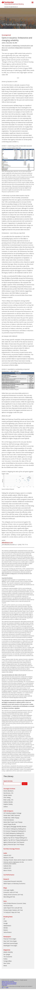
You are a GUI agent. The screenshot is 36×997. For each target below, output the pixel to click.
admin (3, 43)
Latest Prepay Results (9, 824)
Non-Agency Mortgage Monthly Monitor (14, 826)
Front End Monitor (8, 820)
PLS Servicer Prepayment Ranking (13, 831)
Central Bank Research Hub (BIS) (12, 881)
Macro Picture (7, 870)
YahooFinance (7, 932)
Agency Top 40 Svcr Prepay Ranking (13, 838)
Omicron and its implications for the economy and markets (13, 863)
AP (4, 919)
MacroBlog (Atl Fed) (9, 897)
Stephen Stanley (8, 804)
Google (5, 923)
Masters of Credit (8, 857)
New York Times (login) (10, 941)
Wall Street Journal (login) (10, 943)
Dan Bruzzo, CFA (8, 793)
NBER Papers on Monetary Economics (14, 883)
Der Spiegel (6, 954)
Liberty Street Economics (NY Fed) (13, 894)
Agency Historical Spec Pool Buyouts (13, 842)
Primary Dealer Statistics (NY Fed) (13, 910)
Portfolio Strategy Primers (11, 849)
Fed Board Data (8, 905)
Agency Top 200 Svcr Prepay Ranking (13, 840)
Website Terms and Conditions (8, 981)
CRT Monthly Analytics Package (12, 813)
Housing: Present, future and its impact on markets (17, 860)
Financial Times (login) (9, 939)
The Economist (7, 956)
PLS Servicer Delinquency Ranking (13, 829)
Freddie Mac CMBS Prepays (11, 818)
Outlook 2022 (7, 866)
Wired (5, 965)
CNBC (5, 921)
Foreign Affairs (7, 961)
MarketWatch (7, 925)
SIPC (3, 987)
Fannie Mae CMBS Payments (11, 815)
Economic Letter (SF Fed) (10, 892)
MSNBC (5, 928)
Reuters (5, 930)
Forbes (5, 959)
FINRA (7, 987)
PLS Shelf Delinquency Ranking (12, 833)
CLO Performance (8, 875)
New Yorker (6, 963)
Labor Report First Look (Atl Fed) (12, 908)
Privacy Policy (4, 985)
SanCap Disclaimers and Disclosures (9, 983)
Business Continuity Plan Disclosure (9, 982)
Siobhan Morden (8, 802)
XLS (24, 829)
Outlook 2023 (7, 855)
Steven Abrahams (8, 791)
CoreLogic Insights (8, 890)
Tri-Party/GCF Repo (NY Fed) (11, 912)
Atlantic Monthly (8, 952)
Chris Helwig (6, 797)
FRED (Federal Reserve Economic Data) (14, 903)
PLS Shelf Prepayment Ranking (12, 835)
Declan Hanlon (7, 795)
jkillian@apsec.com (7, 542)
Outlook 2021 (7, 868)
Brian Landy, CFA (8, 800)
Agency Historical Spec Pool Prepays (13, 844)
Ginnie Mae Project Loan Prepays (12, 822)
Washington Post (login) (10, 945)
